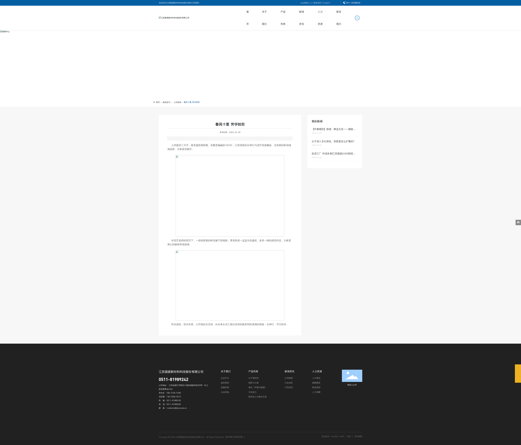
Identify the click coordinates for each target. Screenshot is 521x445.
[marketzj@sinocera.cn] (518, 367)
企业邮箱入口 (306, 2)
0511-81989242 (353, 2)
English (326, 2)
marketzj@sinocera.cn (177, 408)
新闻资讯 (166, 102)
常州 (342, 436)
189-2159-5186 (173, 393)
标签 (349, 436)
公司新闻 (177, 102)
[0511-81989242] (518, 373)
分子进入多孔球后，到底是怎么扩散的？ (334, 141)
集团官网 (317, 2)
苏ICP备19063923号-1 (235, 437)
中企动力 (335, 436)
